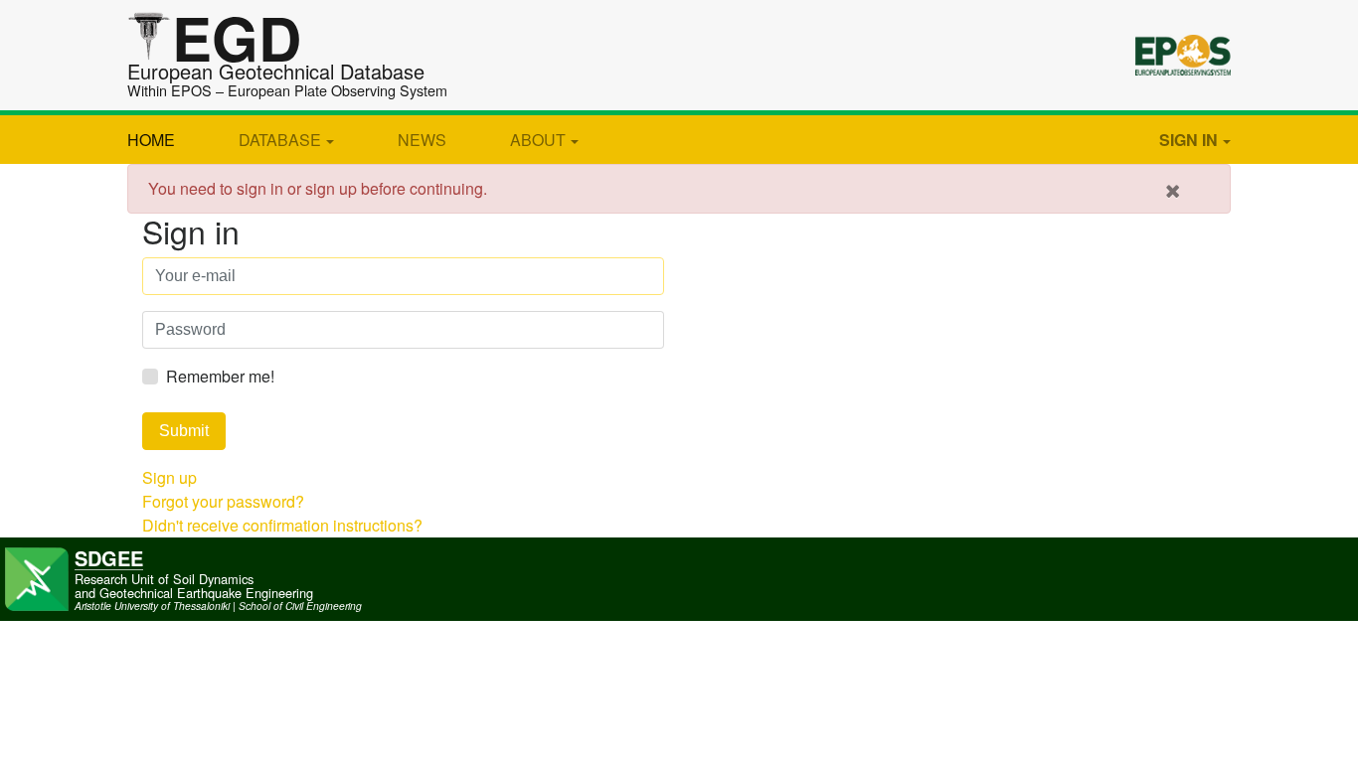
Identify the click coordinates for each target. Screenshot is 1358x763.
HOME (151, 139)
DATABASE (280, 139)
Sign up (169, 477)
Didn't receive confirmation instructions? (282, 525)
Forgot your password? (223, 501)
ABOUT (538, 139)
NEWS (422, 139)
